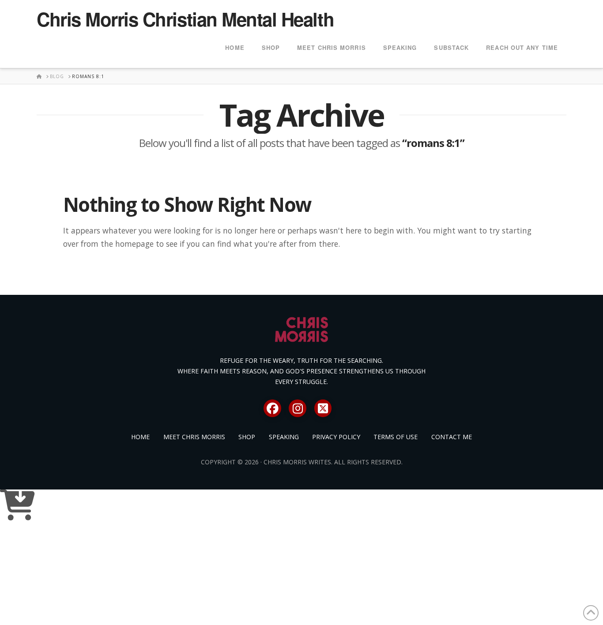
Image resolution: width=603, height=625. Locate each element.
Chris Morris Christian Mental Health (185, 19)
